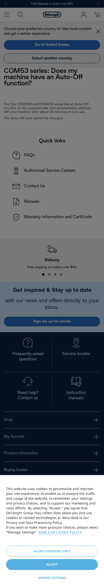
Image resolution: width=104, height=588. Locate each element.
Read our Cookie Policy (60, 532)
